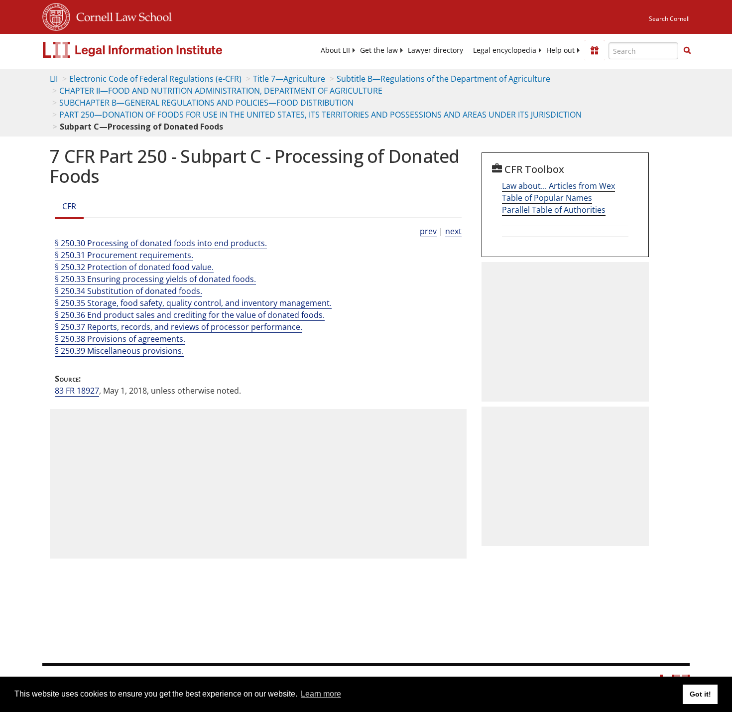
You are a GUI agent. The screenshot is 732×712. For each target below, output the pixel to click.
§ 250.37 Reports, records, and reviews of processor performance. (178, 326)
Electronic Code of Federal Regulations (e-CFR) (155, 78)
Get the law (379, 50)
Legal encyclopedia (504, 50)
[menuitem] (335, 50)
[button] (687, 50)
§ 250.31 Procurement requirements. (124, 255)
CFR (69, 206)
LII (54, 78)
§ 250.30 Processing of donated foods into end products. (161, 243)
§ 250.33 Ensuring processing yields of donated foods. (155, 279)
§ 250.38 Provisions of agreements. (120, 338)
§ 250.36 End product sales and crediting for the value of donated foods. (190, 314)
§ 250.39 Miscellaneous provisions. (119, 350)
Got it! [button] (700, 694)
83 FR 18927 (77, 390)
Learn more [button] (321, 694)
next (453, 231)
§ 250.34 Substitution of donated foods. (128, 290)
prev (428, 231)
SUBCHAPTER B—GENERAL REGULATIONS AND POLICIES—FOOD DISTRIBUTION (206, 102)
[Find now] (687, 51)
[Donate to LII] (595, 50)
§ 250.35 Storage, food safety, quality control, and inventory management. (193, 302)
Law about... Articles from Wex (558, 185)
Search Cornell (669, 18)
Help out (560, 50)
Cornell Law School (121, 15)
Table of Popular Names (547, 197)
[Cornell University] (56, 15)
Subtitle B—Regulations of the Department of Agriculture (443, 78)
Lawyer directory (435, 50)
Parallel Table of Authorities (554, 209)
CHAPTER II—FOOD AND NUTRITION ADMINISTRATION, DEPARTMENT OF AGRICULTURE (220, 90)
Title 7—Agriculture (289, 78)
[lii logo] (154, 49)
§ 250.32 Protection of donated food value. (134, 267)
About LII (335, 50)
